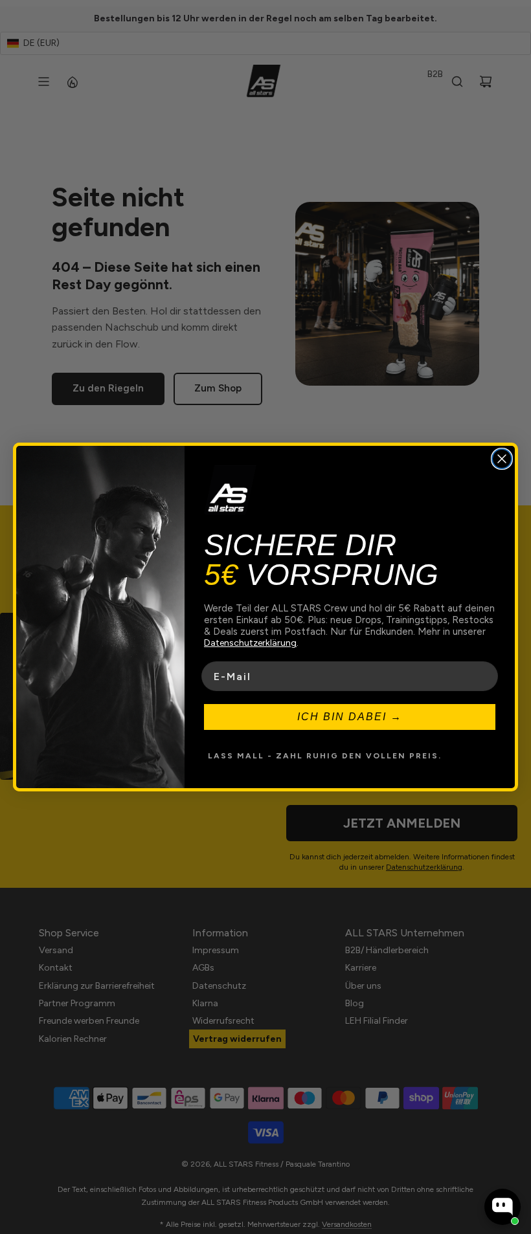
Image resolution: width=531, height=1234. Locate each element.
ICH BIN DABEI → (349, 716)
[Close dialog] (502, 458)
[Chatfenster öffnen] (502, 1207)
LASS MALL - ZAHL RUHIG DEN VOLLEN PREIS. (325, 755)
